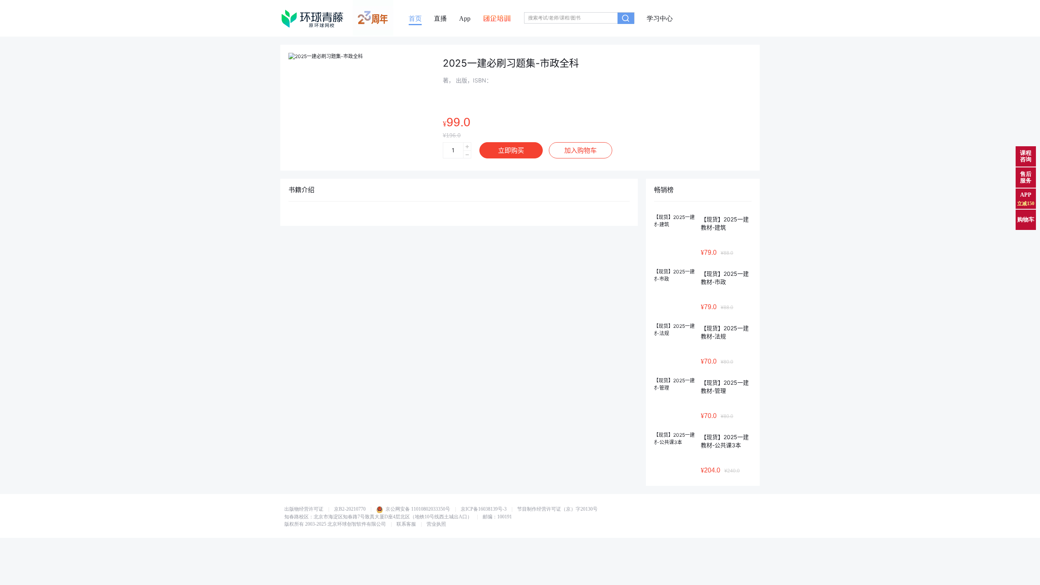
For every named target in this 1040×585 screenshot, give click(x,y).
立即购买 (511, 150)
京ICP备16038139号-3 (484, 509)
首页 (415, 18)
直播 (440, 18)
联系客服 (406, 524)
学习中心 (660, 18)
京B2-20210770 (350, 509)
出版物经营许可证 (303, 509)
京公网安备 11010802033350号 (417, 509)
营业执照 (436, 524)
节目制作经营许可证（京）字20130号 (557, 509)
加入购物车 (580, 150)
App (464, 18)
